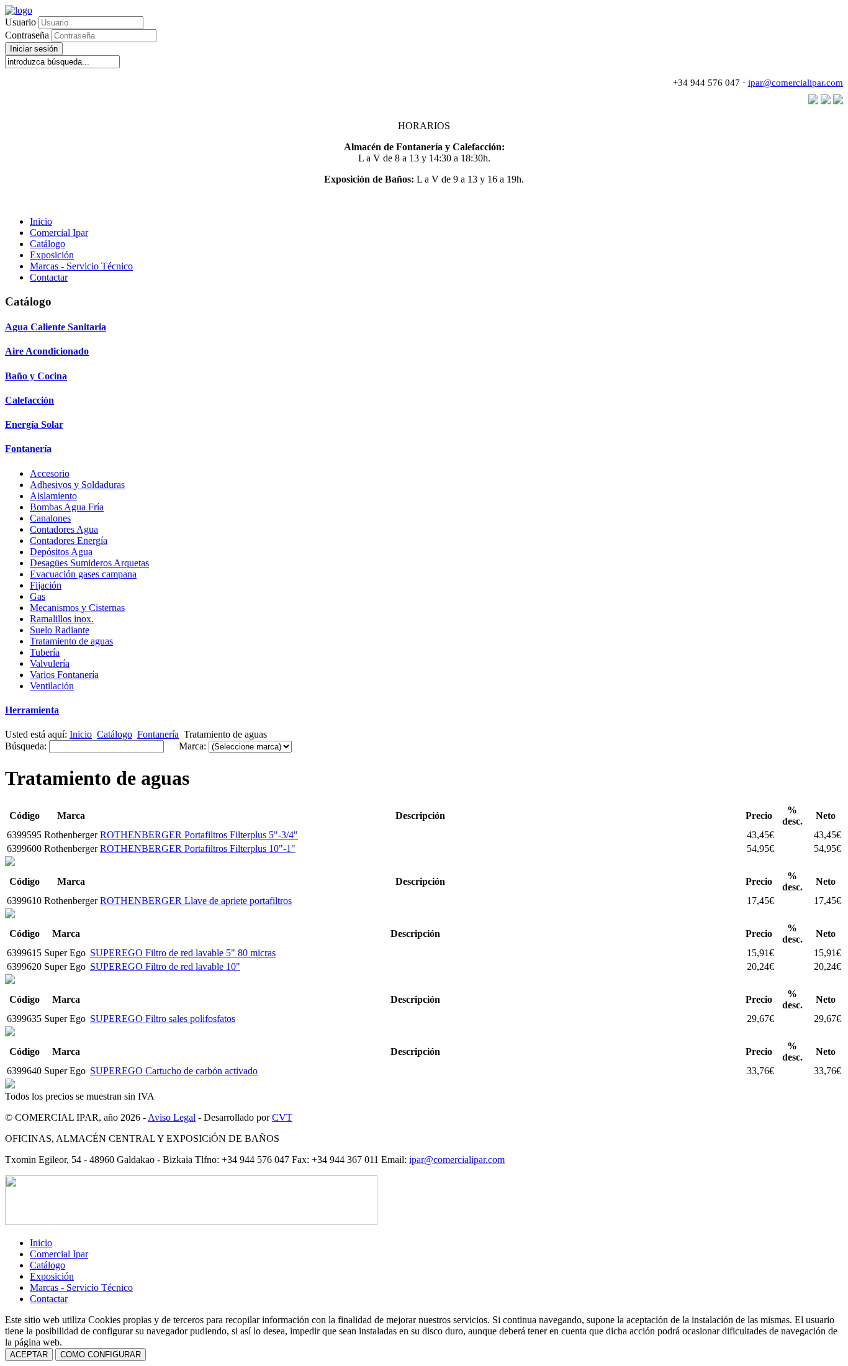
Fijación (45, 585)
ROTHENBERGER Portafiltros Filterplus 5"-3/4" (199, 835)
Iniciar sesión (34, 48)
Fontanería (28, 448)
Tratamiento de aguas (71, 641)
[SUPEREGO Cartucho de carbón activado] (10, 1033)
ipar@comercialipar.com (795, 83)
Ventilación (52, 686)
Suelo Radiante (59, 630)
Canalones (50, 518)
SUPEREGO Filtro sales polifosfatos (162, 1018)
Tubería (45, 652)
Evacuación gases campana (83, 574)
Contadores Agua (64, 529)
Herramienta (32, 710)
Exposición (52, 255)
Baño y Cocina (36, 376)
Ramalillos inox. (62, 618)
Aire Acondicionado (47, 351)
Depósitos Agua (61, 551)
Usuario (20, 22)
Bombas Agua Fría (67, 507)
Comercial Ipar (59, 232)
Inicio (41, 221)
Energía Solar (34, 424)
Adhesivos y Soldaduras (77, 484)
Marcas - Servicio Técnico (81, 266)
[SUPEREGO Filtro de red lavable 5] (10, 915)
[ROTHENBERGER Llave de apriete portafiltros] (10, 862)
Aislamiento (53, 496)
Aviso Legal (172, 1117)
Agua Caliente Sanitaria (55, 327)
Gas (37, 596)
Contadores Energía (68, 540)
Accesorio (50, 473)
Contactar (49, 277)
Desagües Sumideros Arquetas (89, 563)
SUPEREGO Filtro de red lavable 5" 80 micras (183, 953)
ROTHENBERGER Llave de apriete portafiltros (196, 900)
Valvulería (50, 663)
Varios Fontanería (64, 674)
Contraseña (28, 35)
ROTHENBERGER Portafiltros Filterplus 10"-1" (197, 848)
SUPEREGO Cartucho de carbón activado (174, 1070)
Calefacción (29, 400)
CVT (282, 1117)
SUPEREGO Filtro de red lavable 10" (165, 966)
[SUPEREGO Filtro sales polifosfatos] (10, 980)
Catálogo (47, 243)
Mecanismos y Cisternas (77, 607)
